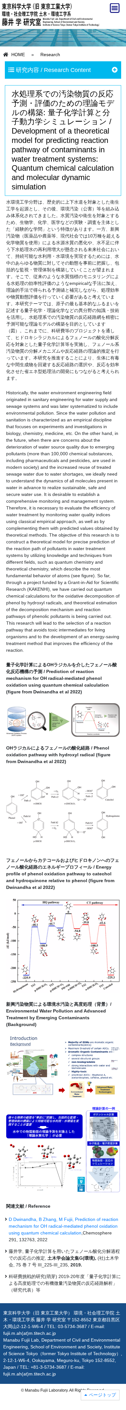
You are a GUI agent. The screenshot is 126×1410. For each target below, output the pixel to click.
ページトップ (102, 1394)
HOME (18, 54)
